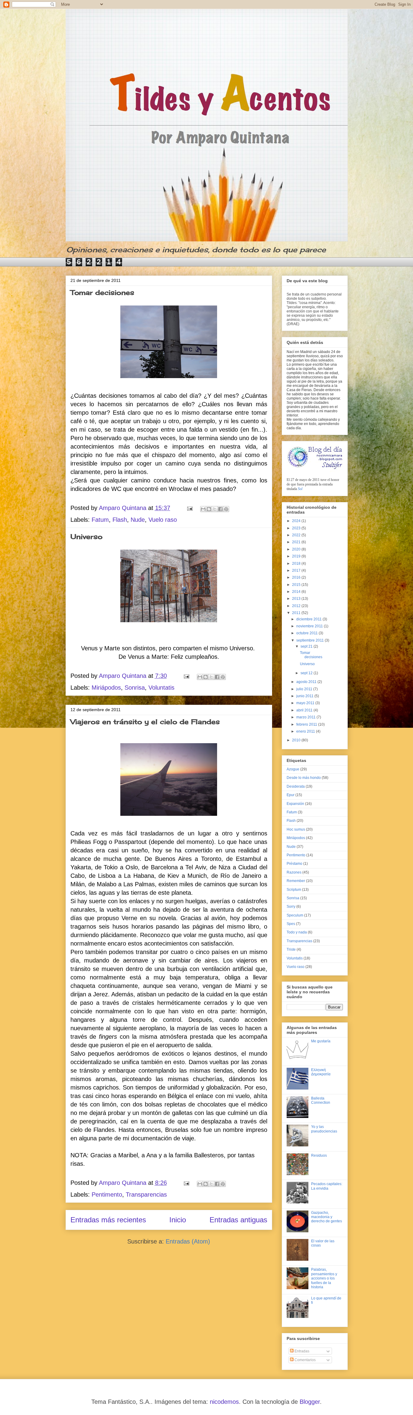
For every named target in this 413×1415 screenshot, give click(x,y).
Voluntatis (161, 687)
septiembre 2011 (310, 640)
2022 (296, 535)
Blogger (310, 1401)
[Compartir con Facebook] (220, 509)
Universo (86, 536)
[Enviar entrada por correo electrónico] (189, 508)
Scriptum (294, 889)
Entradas (301, 1351)
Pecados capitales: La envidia (326, 1186)
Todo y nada (297, 932)
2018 (296, 563)
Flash (119, 519)
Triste (291, 949)
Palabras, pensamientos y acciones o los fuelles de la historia (324, 1278)
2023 (296, 528)
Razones (294, 872)
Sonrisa (135, 687)
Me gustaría (320, 1041)
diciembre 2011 (309, 619)
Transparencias (146, 1194)
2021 (296, 542)
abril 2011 (305, 710)
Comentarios (305, 1360)
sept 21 (307, 646)
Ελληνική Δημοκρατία (320, 1072)
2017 (296, 570)
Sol (300, 489)
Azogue (293, 769)
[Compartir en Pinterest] (226, 509)
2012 (296, 606)
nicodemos (224, 1401)
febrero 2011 (307, 724)
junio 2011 (305, 696)
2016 (296, 577)
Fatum (100, 519)
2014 (296, 592)
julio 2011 (304, 689)
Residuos (319, 1155)
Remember (296, 881)
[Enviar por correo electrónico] (203, 509)
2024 (296, 521)
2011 (296, 613)
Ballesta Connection (320, 1100)
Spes (291, 924)
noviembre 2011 (310, 626)
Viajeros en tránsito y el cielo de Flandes (145, 721)
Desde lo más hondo (304, 778)
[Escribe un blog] (209, 509)
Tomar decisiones (102, 292)
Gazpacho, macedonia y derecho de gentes (326, 1217)
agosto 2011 (306, 682)
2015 (296, 585)
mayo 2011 (305, 703)
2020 (296, 549)
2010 (296, 740)
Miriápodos (106, 687)
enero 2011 (306, 731)
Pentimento (107, 1194)
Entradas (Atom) (188, 1241)
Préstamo (294, 863)
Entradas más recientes (108, 1220)
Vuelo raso (162, 519)
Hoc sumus (296, 829)
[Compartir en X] (215, 509)
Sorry (291, 906)
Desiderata (296, 786)
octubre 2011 (307, 633)
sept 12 (307, 673)
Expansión (295, 804)
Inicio (177, 1220)
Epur (290, 795)
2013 (296, 598)
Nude (138, 519)
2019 (296, 556)
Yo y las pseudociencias (324, 1129)
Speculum (295, 915)
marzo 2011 (306, 717)
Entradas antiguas (238, 1220)
